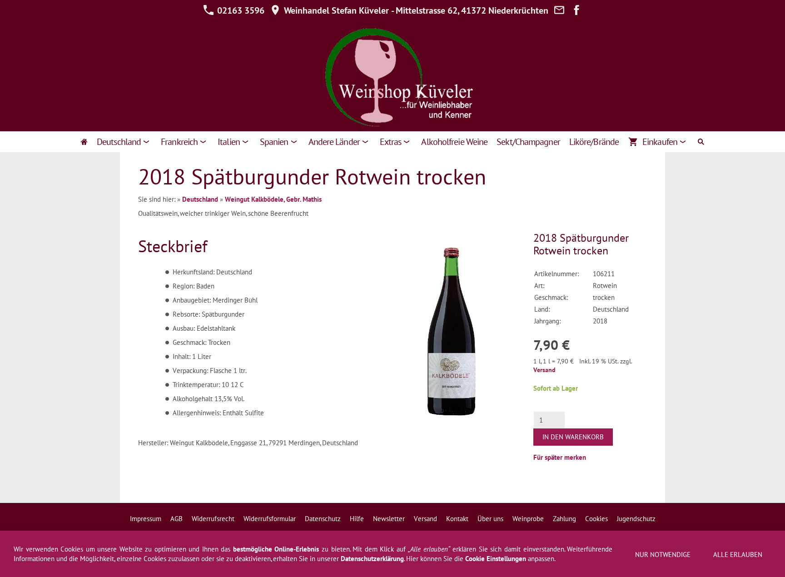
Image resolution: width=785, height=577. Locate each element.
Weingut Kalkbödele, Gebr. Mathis (273, 199)
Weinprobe (528, 518)
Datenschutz (323, 518)
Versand (544, 370)
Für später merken (559, 457)
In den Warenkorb (573, 437)
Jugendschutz (636, 518)
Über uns (490, 518)
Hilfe (357, 518)
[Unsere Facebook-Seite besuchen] (576, 10)
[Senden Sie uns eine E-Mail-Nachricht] (559, 10)
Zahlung (564, 518)
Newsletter (389, 518)
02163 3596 (239, 10)
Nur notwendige (663, 554)
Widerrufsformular (269, 518)
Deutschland (200, 199)
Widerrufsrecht (213, 518)
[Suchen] (701, 141)
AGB (176, 518)
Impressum (145, 518)
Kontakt (457, 518)
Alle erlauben (737, 554)
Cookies (596, 518)
